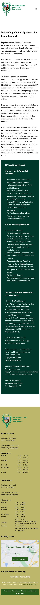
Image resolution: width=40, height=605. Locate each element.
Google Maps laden (20, 559)
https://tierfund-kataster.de (16, 304)
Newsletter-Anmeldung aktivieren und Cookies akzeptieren (20, 592)
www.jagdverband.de (13, 383)
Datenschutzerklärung (30, 585)
